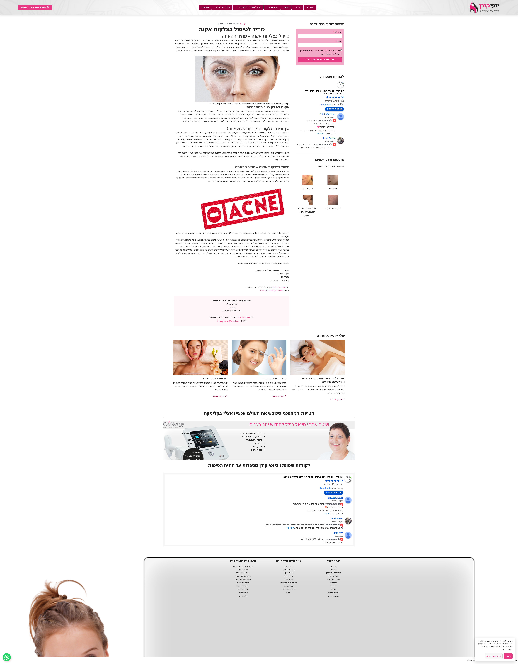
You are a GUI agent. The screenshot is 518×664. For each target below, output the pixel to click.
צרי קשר (205, 7)
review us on (335, 109)
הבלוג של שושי (223, 7)
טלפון (339, 41)
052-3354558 (279, 287)
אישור (508, 656)
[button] (337, 400)
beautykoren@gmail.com (271, 290)
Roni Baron (329, 138)
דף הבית (310, 7)
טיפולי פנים (272, 7)
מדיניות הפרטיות (328, 54)
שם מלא (338, 32)
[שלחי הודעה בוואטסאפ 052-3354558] (7, 657)
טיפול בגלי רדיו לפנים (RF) (248, 7)
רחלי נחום (338, 533)
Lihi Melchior (328, 114)
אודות (298, 7)
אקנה (286, 7)
